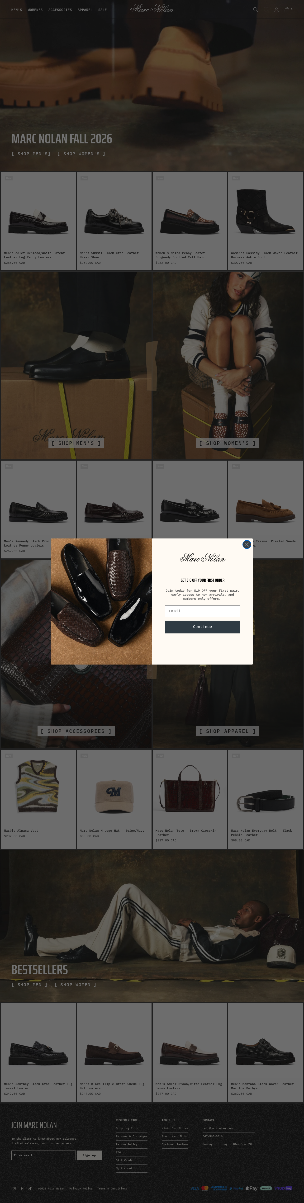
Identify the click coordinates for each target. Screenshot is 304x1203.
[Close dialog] (247, 544)
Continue (202, 627)
